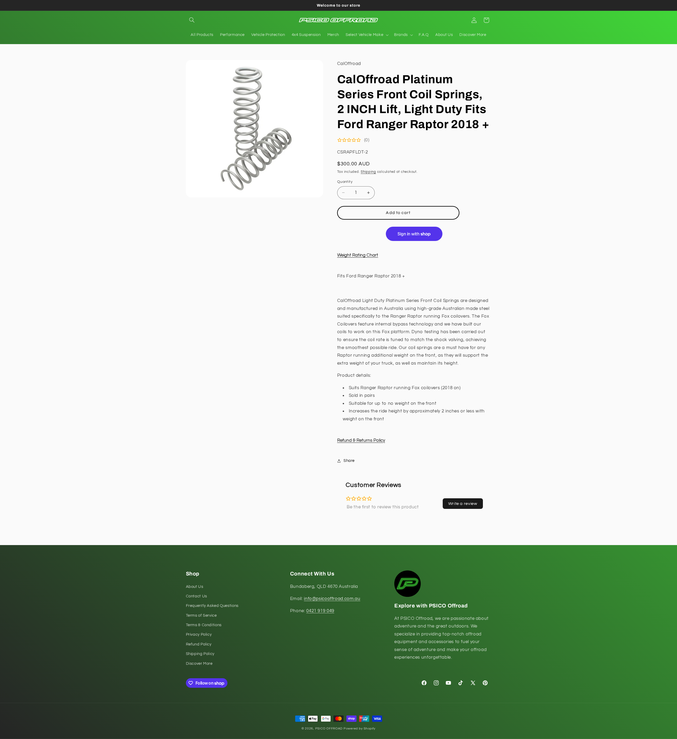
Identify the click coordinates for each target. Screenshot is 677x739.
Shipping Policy (200, 654)
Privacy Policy (199, 635)
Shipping (368, 172)
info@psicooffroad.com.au (332, 598)
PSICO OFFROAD (329, 728)
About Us (194, 587)
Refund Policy (199, 644)
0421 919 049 (320, 610)
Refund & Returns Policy (361, 440)
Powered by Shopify (360, 728)
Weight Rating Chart (357, 255)
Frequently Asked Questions (212, 606)
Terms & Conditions (204, 625)
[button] (192, 20)
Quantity (345, 182)
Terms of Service (201, 615)
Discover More (199, 664)
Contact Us (196, 596)
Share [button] (349, 461)
